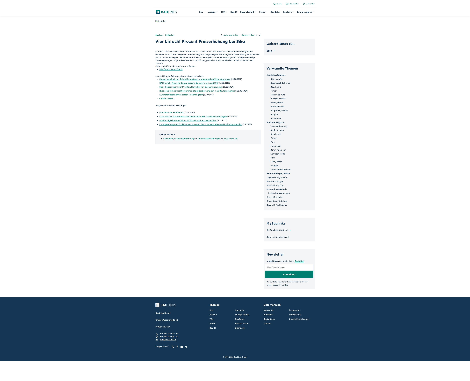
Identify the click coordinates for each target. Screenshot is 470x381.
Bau (211, 310)
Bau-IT (233, 12)
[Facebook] (178, 346)
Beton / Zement (278, 150)
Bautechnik (275, 118)
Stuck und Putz (277, 94)
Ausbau (213, 314)
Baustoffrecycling (275, 185)
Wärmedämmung (278, 126)
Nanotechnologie (275, 181)
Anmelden (268, 314)
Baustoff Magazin (275, 122)
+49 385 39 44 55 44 (169, 333)
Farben (273, 91)
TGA (211, 319)
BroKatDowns (241, 323)
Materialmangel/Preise (278, 173)
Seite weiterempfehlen (277, 237)
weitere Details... (167, 98)
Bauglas (274, 114)
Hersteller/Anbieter (276, 75)
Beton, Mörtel (276, 102)
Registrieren (269, 319)
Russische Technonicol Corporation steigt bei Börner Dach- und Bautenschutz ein (197, 91)
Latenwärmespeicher (280, 169)
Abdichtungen (277, 130)
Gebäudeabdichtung (184, 138)
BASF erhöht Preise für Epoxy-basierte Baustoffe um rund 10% (188, 83)
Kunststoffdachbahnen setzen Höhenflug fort (181, 94)
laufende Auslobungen (279, 193)
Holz (272, 157)
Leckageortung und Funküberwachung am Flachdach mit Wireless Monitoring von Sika (200, 124)
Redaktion (169, 35)
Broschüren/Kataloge (277, 201)
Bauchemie (275, 87)
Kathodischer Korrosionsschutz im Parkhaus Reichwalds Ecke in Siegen (193, 116)
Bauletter (299, 261)
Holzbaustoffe (277, 106)
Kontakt (267, 323)
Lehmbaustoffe (277, 154)
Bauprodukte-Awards (277, 189)
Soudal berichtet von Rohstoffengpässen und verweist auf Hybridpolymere (194, 79)
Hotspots (239, 310)
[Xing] (187, 346)
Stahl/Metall (276, 161)
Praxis (212, 323)
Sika (270, 50)
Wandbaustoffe (277, 98)
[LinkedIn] (182, 346)
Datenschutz (295, 314)
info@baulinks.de (168, 339)
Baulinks (159, 35)
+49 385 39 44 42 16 (169, 336)
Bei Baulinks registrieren (278, 230)
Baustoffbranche (275, 197)
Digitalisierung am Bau (277, 177)
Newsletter (269, 310)
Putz (272, 142)
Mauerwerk (275, 146)
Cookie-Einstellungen (299, 319)
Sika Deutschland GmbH (170, 69)
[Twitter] (173, 346)
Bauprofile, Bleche (279, 110)
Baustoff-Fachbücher (277, 205)
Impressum (294, 310)
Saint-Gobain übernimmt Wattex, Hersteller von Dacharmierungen (190, 87)
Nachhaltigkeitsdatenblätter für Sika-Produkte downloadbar (187, 120)
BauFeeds (240, 328)
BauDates (275, 12)
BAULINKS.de (230, 138)
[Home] (181, 306)
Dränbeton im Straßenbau (171, 112)
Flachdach (168, 138)
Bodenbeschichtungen (209, 138)
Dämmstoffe (276, 79)
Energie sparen (242, 314)
